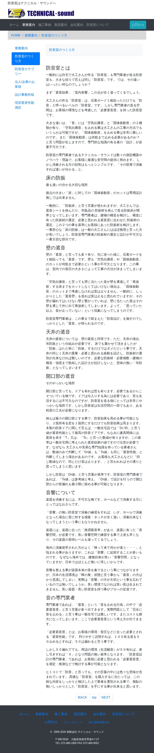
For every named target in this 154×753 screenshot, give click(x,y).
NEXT (105, 697)
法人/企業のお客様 (25, 84)
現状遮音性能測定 (24, 105)
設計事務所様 (24, 94)
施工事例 (44, 24)
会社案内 (76, 24)
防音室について (97, 24)
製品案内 (60, 24)
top (94, 697)
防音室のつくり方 (54, 35)
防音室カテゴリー (24, 71)
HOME (16, 35)
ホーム (14, 24)
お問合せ (138, 24)
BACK (82, 697)
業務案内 (28, 24)
